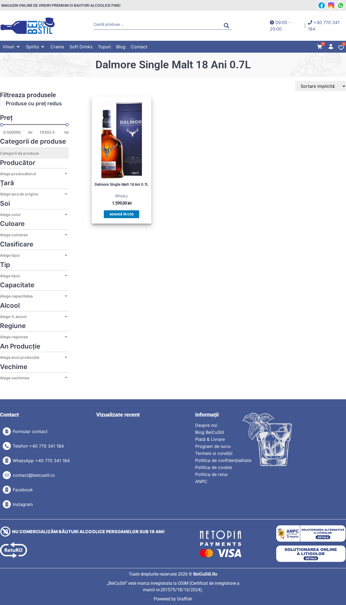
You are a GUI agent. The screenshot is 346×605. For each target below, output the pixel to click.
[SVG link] (28, 26)
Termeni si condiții (213, 453)
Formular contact (30, 431)
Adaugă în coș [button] (121, 214)
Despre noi (206, 425)
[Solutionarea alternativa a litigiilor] (311, 533)
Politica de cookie (213, 467)
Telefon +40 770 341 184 (38, 446)
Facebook (23, 489)
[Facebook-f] (7, 490)
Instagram (23, 504)
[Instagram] (7, 504)
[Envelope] (7, 475)
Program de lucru (213, 446)
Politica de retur (211, 474)
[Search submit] (228, 25)
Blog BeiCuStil (209, 432)
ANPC (201, 481)
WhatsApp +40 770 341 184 (41, 460)
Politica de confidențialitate (223, 460)
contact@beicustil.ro (34, 475)
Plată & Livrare (210, 439)
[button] (11, 46)
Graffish (184, 598)
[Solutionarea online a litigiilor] (311, 554)
